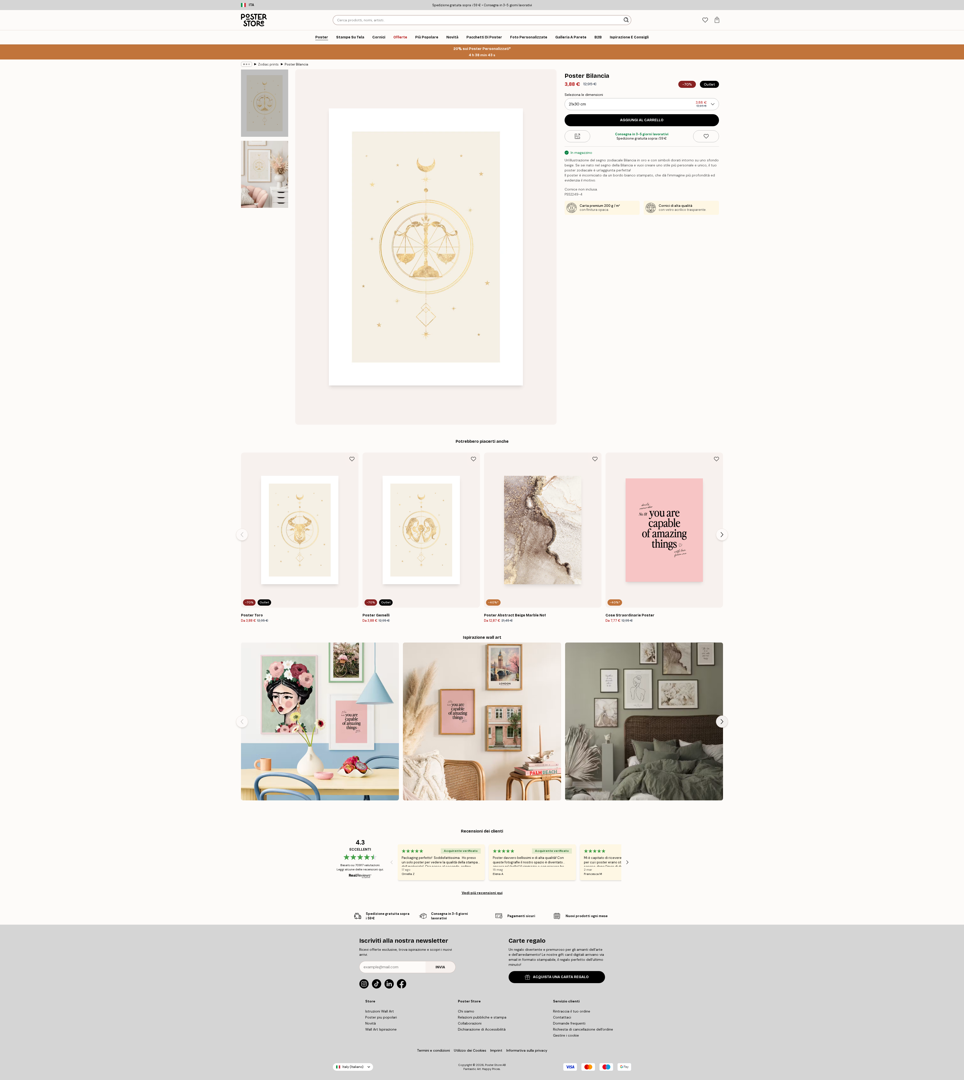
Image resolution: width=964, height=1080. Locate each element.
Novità (370, 1023)
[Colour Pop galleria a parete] (320, 721)
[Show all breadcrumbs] (246, 64)
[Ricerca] (626, 20)
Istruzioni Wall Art (379, 1011)
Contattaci (562, 1017)
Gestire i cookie (566, 1035)
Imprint (496, 1050)
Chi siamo (466, 1011)
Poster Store (493, 1065)
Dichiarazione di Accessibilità (482, 1029)
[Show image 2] (264, 174)
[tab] (705, 20)
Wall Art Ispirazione (381, 1029)
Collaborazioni (469, 1023)
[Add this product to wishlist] (706, 136)
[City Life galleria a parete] (482, 721)
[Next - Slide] (722, 535)
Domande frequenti (569, 1023)
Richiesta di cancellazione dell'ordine (583, 1029)
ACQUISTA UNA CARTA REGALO (561, 977)
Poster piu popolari (381, 1017)
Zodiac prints (268, 64)
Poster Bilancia (296, 64)
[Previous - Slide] (242, 535)
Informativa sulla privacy (526, 1050)
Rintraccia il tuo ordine (571, 1011)
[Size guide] (577, 136)
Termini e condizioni (433, 1050)
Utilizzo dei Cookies (470, 1050)
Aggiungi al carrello (642, 120)
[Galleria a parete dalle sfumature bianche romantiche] (644, 721)
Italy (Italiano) (353, 1067)
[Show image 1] (264, 103)
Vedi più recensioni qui (482, 893)
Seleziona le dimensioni (584, 94)
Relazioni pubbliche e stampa (482, 1017)
